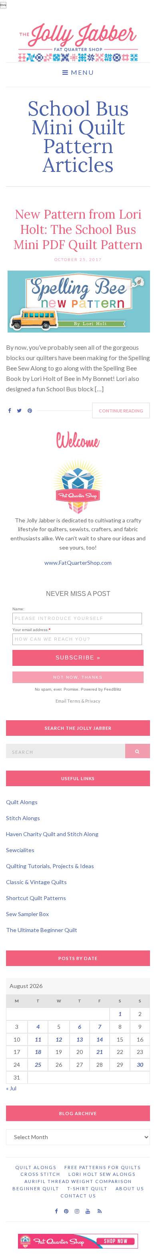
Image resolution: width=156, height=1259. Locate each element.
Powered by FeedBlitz (101, 689)
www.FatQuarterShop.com (78, 562)
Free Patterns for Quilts (102, 1167)
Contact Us (78, 1195)
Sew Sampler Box (27, 913)
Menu (81, 72)
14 (99, 1039)
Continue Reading (121, 410)
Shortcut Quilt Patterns (36, 897)
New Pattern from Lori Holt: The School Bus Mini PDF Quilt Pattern (78, 229)
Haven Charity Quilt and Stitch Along (52, 834)
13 (79, 1039)
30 (140, 1064)
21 (99, 1051)
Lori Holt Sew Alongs (102, 1174)
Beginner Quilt (35, 1188)
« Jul (11, 1088)
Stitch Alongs (23, 818)
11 (38, 1039)
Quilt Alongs (22, 802)
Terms (73, 700)
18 (38, 1051)
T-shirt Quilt (87, 1188)
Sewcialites (20, 850)
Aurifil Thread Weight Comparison (78, 1181)
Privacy (92, 700)
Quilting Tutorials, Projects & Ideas (50, 866)
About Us (130, 1188)
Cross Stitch (40, 1174)
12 (59, 1039)
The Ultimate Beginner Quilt (41, 929)
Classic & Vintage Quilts (36, 882)
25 (38, 1064)
